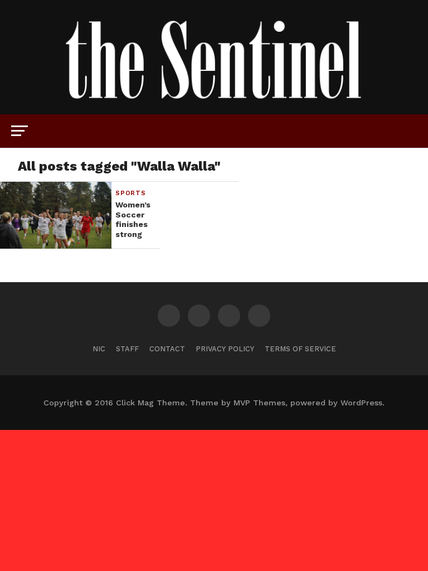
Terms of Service (300, 349)
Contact (167, 349)
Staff (127, 349)
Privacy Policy (225, 349)
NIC (99, 349)
